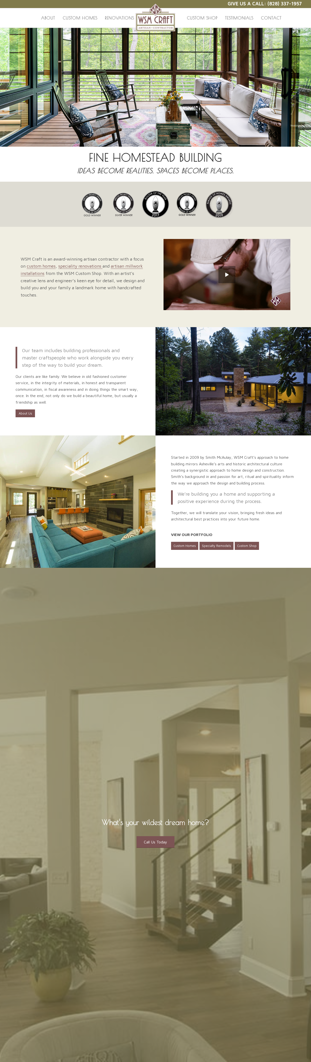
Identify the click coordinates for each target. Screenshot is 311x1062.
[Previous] (4, 87)
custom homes (41, 266)
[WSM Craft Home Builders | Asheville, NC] (155, 14)
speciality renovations (80, 266)
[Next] (306, 87)
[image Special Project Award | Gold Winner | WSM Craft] (94, 206)
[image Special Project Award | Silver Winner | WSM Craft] (125, 206)
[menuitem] (48, 18)
